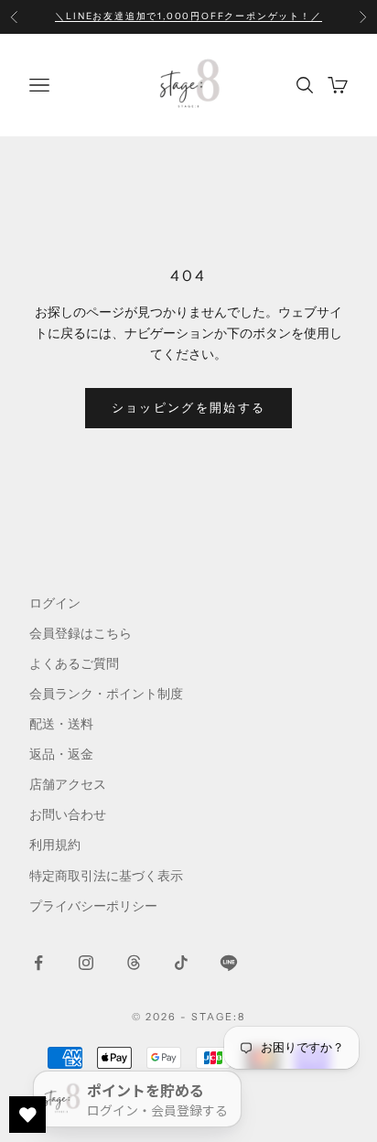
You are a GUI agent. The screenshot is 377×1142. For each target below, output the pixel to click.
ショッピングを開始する (189, 407)
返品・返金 (61, 754)
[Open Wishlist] (27, 1114)
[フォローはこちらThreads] (133, 962)
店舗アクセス (67, 784)
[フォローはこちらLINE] (229, 962)
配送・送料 (61, 724)
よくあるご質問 (74, 663)
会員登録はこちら (80, 633)
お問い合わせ (67, 814)
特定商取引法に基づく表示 (106, 875)
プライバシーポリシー (93, 906)
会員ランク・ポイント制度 (106, 693)
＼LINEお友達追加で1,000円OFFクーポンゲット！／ (188, 16)
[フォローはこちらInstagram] (86, 962)
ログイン (55, 603)
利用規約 (55, 844)
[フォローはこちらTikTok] (181, 962)
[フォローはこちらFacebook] (38, 962)
